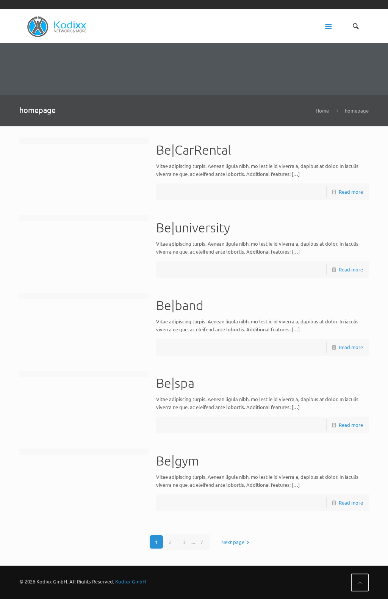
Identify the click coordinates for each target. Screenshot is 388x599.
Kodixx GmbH (130, 581)
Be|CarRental (193, 149)
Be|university (193, 227)
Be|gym (177, 460)
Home (322, 110)
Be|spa (175, 382)
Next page (232, 542)
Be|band (179, 305)
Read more (351, 191)
